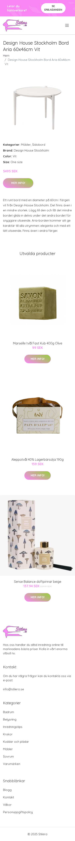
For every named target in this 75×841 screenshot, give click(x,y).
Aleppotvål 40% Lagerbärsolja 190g (37, 460)
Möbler (26, 145)
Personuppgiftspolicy (18, 812)
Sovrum (8, 756)
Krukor (8, 734)
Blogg (7, 790)
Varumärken (11, 764)
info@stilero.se (13, 689)
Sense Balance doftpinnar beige (37, 582)
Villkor (7, 805)
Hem (6, 55)
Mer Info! (18, 183)
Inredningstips (12, 727)
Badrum (8, 712)
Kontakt (8, 797)
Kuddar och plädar (16, 742)
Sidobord (38, 145)
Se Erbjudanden (53, 8)
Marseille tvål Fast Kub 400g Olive (37, 343)
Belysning (9, 719)
